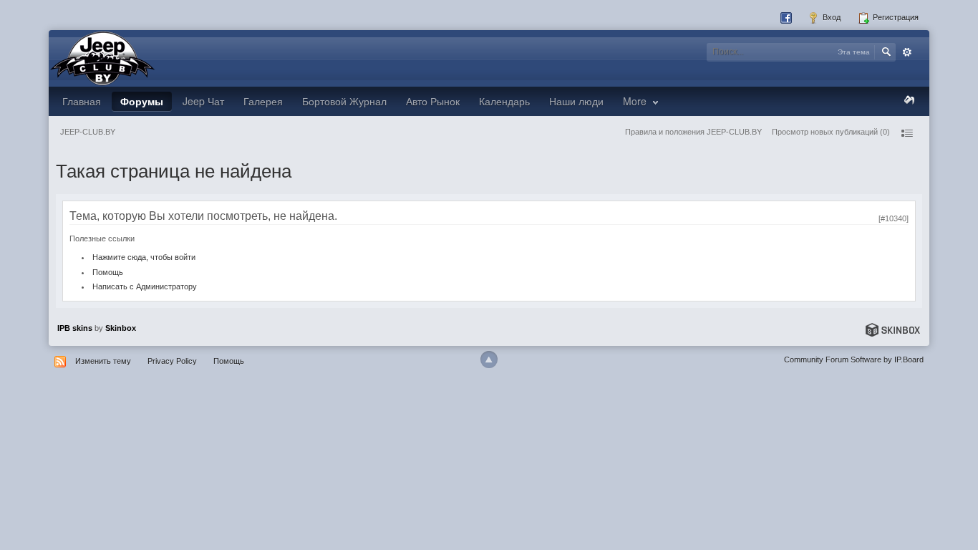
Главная (81, 101)
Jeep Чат (203, 101)
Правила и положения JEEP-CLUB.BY (693, 131)
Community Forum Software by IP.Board (854, 359)
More (636, 101)
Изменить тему (103, 361)
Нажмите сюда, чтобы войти (143, 257)
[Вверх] (489, 359)
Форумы (141, 101)
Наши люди (576, 101)
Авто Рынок (433, 101)
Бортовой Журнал (344, 101)
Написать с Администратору (144, 286)
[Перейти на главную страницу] (102, 57)
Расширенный (907, 52)
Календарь (504, 101)
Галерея (263, 101)
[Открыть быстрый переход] (906, 133)
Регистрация (895, 17)
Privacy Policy (172, 361)
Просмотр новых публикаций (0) (831, 131)
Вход (830, 17)
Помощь (107, 272)
